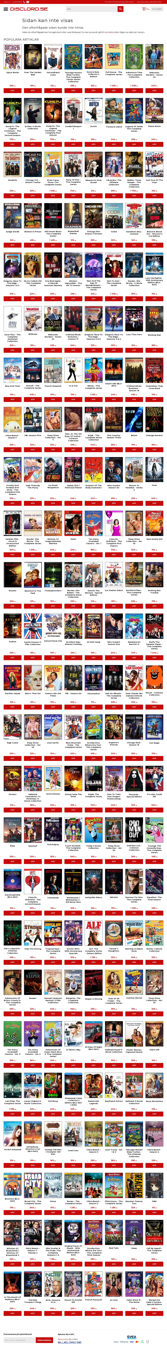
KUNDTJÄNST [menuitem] (17, 2)
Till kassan (157, 9)
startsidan (109, 32)
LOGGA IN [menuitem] (7, 2)
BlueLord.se (63, 1339)
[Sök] (120, 9)
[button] (6, 9)
